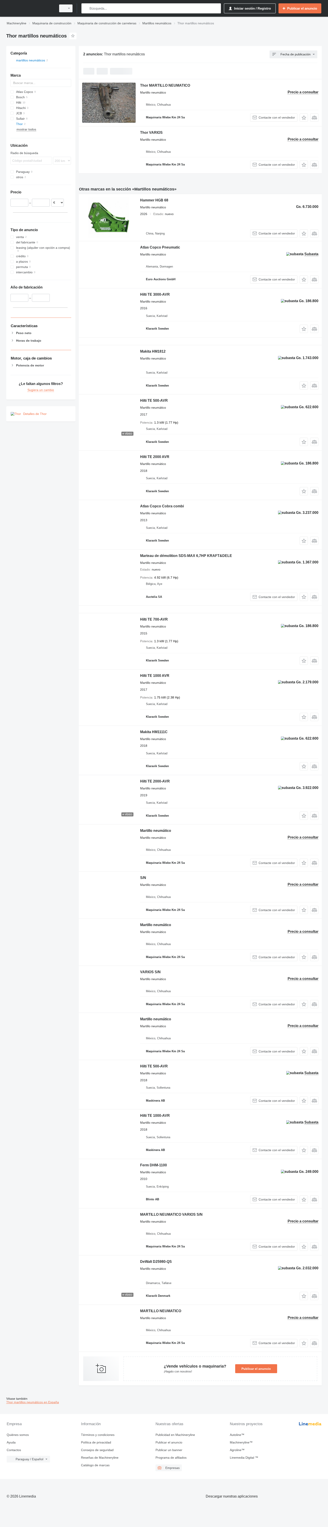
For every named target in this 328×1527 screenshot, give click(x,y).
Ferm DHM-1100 (153, 1165)
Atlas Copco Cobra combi (162, 506)
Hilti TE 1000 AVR (154, 676)
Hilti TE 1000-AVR (155, 1115)
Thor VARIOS (151, 132)
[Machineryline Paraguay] (30, 8)
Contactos (14, 1450)
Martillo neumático (155, 831)
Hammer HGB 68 (154, 200)
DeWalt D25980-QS (156, 1261)
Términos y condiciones (97, 1435)
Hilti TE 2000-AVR (155, 781)
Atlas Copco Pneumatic (160, 247)
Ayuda (11, 1442)
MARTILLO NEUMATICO (160, 1311)
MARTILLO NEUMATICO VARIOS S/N (171, 1214)
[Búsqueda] (86, 8)
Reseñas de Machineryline (99, 1457)
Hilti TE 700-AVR (154, 619)
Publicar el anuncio (256, 1368)
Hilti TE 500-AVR (154, 400)
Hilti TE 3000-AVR (155, 294)
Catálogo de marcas (95, 1465)
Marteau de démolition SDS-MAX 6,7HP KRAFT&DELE (186, 556)
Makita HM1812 (153, 351)
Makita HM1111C (154, 732)
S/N (143, 878)
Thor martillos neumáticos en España (32, 1402)
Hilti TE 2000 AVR (154, 457)
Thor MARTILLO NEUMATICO (165, 85)
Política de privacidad (96, 1442)
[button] (304, 117)
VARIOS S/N (150, 972)
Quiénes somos (18, 1435)
